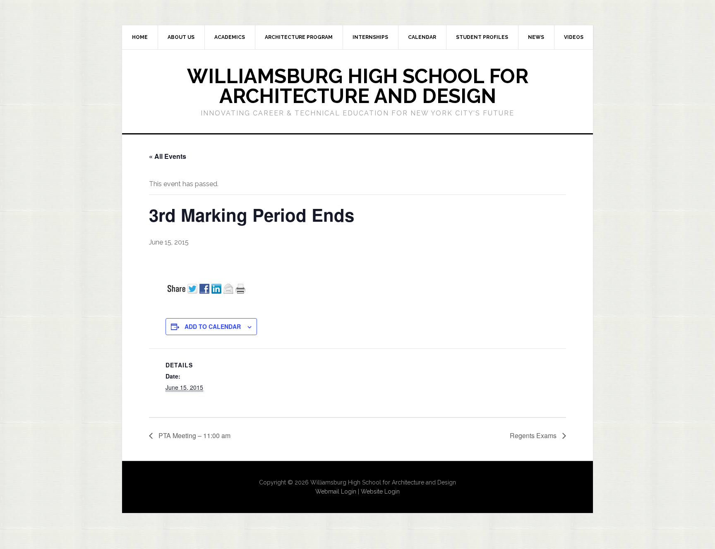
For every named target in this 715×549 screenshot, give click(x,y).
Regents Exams (534, 435)
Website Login (380, 491)
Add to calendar (213, 326)
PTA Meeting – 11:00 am (193, 435)
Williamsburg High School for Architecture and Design (357, 86)
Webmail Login (335, 491)
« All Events (167, 156)
